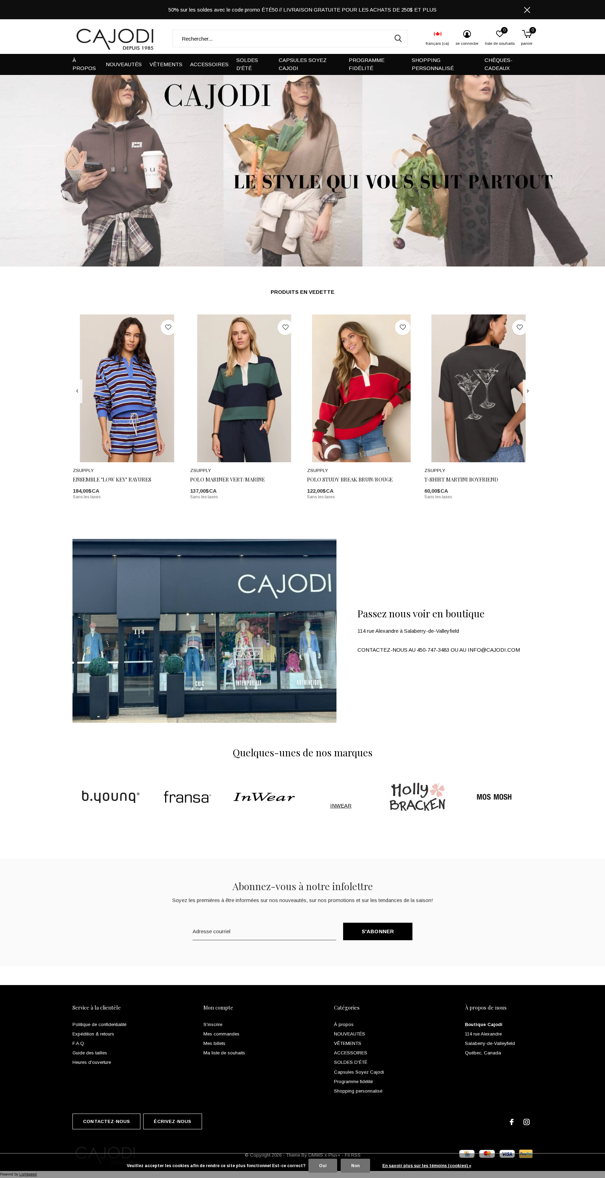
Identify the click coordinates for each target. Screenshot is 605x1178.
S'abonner (378, 931)
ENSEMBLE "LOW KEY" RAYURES (112, 479)
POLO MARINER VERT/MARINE (227, 479)
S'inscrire (212, 1024)
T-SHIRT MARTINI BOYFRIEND (461, 479)
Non (355, 1165)
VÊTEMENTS (165, 64)
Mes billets (214, 1043)
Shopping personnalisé (433, 64)
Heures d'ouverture (91, 1062)
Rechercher (398, 38)
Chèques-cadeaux (499, 64)
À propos (84, 64)
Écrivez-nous (172, 1121)
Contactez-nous (106, 1121)
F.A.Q (78, 1043)
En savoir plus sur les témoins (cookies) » (426, 1165)
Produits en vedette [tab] (302, 292)
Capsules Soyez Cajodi (303, 64)
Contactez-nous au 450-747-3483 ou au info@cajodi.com (438, 650)
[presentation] (77, 391)
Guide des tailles (89, 1052)
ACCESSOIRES (209, 64)
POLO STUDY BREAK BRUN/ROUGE (350, 479)
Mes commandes (221, 1034)
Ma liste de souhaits (224, 1052)
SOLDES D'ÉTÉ (247, 64)
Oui (323, 1165)
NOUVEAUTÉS (124, 64)
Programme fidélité (366, 64)
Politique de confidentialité (99, 1024)
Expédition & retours (93, 1034)
